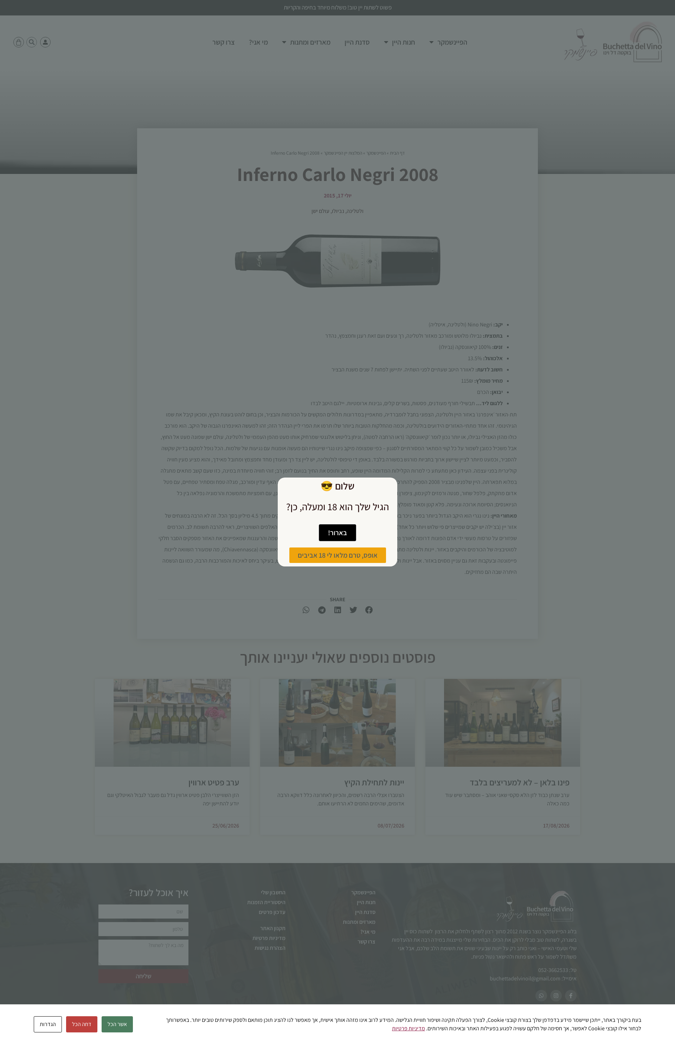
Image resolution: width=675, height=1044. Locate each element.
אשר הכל (117, 1024)
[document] (337, 522)
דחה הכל (81, 1024)
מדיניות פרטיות (408, 1028)
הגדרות (48, 1024)
